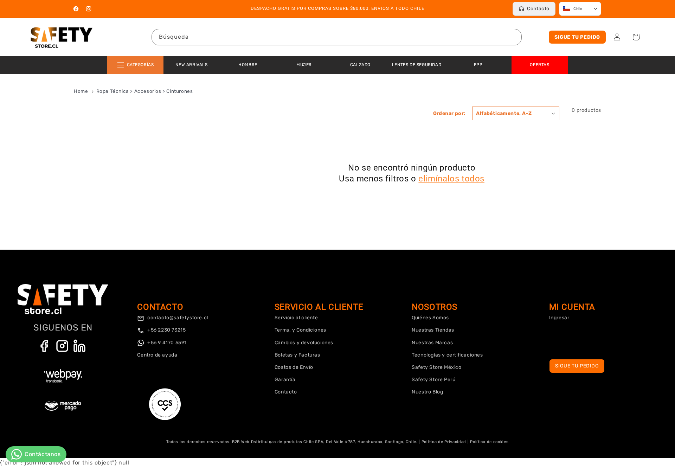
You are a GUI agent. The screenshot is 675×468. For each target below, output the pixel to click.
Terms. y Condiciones (300, 330)
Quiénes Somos (430, 318)
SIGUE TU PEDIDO (577, 37)
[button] (636, 37)
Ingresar (559, 318)
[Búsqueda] (513, 37)
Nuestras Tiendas (433, 330)
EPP (478, 64)
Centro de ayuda (157, 355)
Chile (578, 9)
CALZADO (360, 64)
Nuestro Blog (427, 392)
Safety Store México (436, 367)
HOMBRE (247, 64)
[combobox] (336, 37)
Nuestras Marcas (432, 343)
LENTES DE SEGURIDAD (416, 64)
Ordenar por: (449, 113)
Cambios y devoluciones (304, 343)
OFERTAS (539, 64)
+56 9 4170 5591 (166, 343)
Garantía (285, 380)
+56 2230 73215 (166, 330)
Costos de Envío (294, 367)
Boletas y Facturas (297, 355)
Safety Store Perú (433, 380)
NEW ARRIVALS (191, 64)
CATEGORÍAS (140, 64)
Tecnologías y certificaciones (447, 355)
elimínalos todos (451, 179)
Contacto (538, 9)
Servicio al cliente (296, 318)
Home (81, 91)
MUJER (304, 64)
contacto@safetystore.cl (177, 318)
